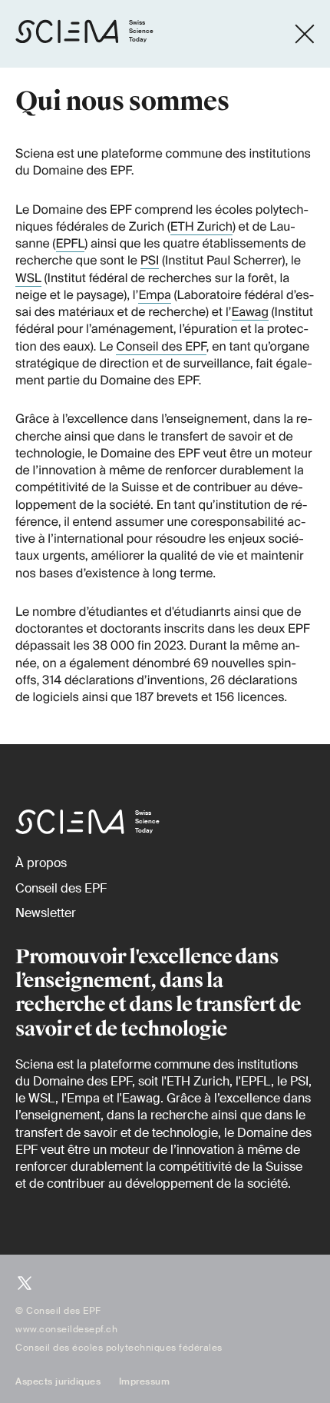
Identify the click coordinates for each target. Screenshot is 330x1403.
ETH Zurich (201, 226)
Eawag (250, 312)
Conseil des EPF (161, 346)
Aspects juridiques (58, 1381)
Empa (154, 295)
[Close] (305, 34)
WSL (28, 278)
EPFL (70, 243)
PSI (150, 260)
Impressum (144, 1381)
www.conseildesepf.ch (66, 1329)
